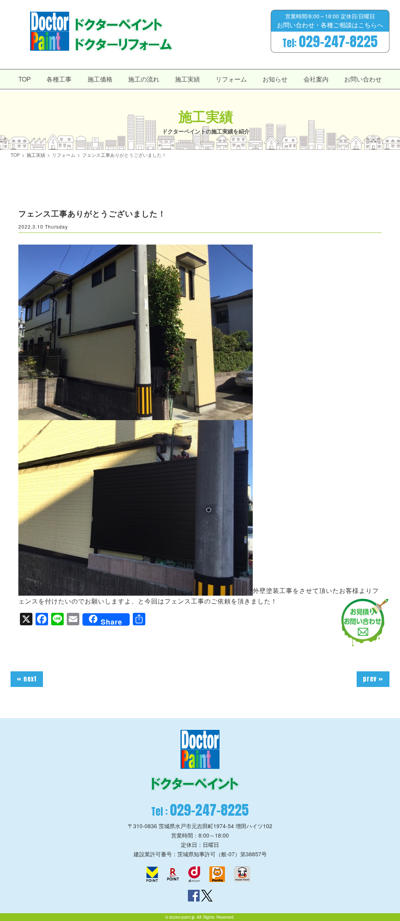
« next (27, 678)
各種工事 (58, 79)
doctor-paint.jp (182, 917)
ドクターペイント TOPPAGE (49, 31)
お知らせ (275, 79)
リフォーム (231, 79)
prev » (373, 678)
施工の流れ (143, 79)
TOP (24, 79)
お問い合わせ (363, 79)
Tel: (330, 42)
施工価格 (100, 79)
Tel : (200, 810)
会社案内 (316, 79)
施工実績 (187, 79)
